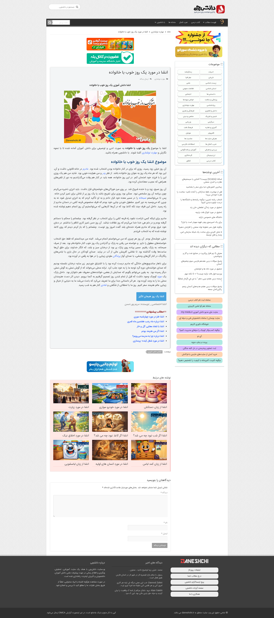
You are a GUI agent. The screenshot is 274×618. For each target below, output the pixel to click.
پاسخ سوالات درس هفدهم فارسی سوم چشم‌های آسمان (201, 262)
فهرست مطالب (210, 22)
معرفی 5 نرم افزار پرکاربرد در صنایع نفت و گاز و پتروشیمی (202, 255)
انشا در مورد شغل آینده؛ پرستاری (148, 341)
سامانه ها (172, 22)
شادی (104, 285)
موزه (159, 277)
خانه (169, 32)
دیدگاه (164, 492)
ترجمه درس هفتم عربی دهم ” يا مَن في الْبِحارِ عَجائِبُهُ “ (200, 280)
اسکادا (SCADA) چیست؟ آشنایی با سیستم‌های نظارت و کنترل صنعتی (202, 181)
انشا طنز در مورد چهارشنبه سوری (149, 317)
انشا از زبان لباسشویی (77, 464)
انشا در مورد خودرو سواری (113, 407)
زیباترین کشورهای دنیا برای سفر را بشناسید (204, 187)
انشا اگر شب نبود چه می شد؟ (150, 435)
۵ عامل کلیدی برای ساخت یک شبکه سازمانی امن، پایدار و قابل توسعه (201, 233)
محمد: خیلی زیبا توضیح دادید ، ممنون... (145, 570)
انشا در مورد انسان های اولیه (112, 464)
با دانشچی (161, 22)
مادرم (85, 169)
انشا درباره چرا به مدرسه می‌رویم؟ (148, 336)
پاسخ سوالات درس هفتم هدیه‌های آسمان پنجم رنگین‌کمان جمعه (202, 288)
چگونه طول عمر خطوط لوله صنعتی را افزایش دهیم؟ (200, 227)
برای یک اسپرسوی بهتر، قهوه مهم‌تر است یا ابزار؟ (201, 222)
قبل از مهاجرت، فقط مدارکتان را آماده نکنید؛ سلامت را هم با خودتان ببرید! (199, 193)
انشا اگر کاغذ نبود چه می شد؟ (111, 435)
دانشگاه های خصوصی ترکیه (210, 217)
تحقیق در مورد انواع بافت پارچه (209, 212)
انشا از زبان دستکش (155, 407)
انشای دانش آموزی (154, 351)
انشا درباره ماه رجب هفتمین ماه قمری (145, 322)
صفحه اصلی (222, 22)
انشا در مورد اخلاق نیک (75, 435)
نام (165, 522)
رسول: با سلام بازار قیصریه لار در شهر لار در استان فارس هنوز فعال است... (139, 576)
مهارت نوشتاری (157, 32)
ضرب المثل (183, 22)
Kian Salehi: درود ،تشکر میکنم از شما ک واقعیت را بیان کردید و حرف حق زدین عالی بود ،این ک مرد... (138, 592)
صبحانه (142, 198)
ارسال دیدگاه (144, 79)
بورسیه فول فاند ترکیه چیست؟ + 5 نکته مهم (203, 274)
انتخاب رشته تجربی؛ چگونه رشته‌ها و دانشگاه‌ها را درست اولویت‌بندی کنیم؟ (201, 201)
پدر (104, 173)
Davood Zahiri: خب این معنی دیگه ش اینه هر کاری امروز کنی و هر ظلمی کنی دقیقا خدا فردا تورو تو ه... (139, 584)
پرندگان (117, 256)
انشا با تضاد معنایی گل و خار (150, 327)
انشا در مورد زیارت (78, 407)
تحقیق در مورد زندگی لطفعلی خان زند (206, 207)
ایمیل (164, 533)
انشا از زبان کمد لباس (155, 464)
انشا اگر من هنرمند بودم (152, 331)
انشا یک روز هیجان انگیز (151, 296)
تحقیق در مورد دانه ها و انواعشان (208, 269)
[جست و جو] (50, 22)
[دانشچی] (208, 9)
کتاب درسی (195, 22)
